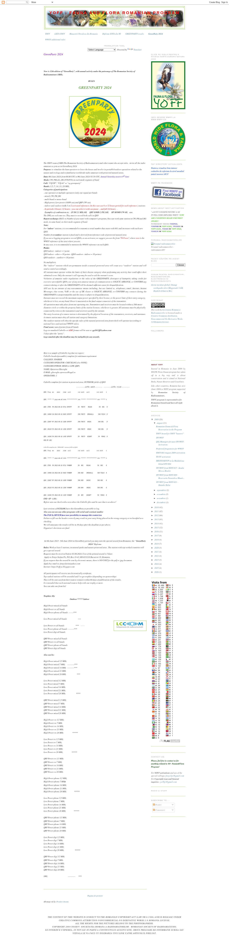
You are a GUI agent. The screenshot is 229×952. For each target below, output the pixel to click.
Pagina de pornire (95, 895)
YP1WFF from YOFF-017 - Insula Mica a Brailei (170, 469)
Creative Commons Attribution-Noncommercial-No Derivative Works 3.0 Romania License (167, 318)
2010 (156, 507)
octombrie (161, 494)
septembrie (162, 490)
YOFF (47, 33)
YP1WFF (160, 437)
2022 (156, 555)
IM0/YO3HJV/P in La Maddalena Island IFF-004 (170, 462)
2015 (156, 527)
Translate (138, 49)
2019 (156, 543)
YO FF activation (163, 456)
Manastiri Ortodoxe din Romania (83, 33)
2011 (156, 511)
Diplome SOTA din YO (111, 33)
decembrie (161, 502)
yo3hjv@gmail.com (168, 781)
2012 (156, 515)
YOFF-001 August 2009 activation (170, 452)
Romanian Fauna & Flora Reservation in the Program (169, 428)
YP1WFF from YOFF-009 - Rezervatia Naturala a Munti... (170, 476)
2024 (156, 563)
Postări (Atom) (62, 901)
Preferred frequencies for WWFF (170, 448)
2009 (156, 419)
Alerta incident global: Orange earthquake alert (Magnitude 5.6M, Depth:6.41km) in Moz (167, 287)
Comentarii (160, 810)
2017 (156, 535)
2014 (156, 523)
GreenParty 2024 (155, 33)
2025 (156, 568)
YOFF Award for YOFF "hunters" (170, 433)
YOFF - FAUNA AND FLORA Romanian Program (114, 12)
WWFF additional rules (55, 39)
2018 (156, 539)
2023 (156, 559)
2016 (156, 531)
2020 (156, 547)
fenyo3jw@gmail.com (175, 775)
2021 (156, 551)
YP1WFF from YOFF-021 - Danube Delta (167, 484)
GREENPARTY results (134, 33)
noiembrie (161, 498)
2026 (156, 572)
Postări (158, 804)
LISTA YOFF (60, 33)
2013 (156, 519)
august (160, 423)
